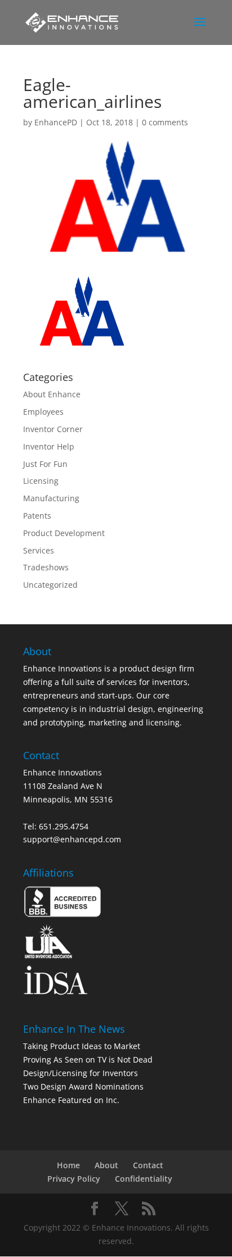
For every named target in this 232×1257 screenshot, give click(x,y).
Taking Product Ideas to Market (81, 1046)
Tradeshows (46, 567)
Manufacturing (51, 498)
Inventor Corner (53, 429)
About (106, 1165)
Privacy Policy (73, 1178)
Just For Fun (45, 464)
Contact (148, 1165)
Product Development (64, 533)
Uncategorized (50, 584)
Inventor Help (48, 446)
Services (38, 550)
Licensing (41, 480)
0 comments (165, 122)
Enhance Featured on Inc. (71, 1100)
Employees (43, 411)
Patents (37, 515)
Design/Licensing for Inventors (80, 1073)
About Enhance (52, 394)
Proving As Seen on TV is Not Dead (88, 1059)
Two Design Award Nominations (83, 1086)
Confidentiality (143, 1178)
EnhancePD (55, 122)
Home (68, 1165)
